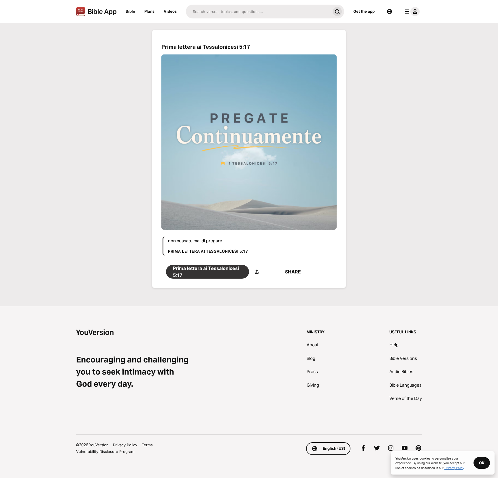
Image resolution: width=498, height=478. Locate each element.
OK (481, 462)
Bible (130, 11)
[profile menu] (411, 11)
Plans (149, 11)
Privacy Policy (125, 445)
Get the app (364, 11)
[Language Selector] (389, 11)
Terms (147, 445)
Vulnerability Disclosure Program (105, 451)
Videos (170, 11)
